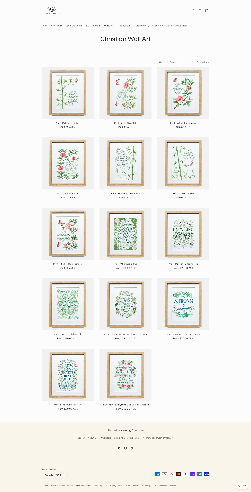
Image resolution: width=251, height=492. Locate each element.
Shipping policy (149, 486)
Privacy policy (116, 486)
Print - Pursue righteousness (125, 193)
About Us (92, 438)
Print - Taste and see (183, 193)
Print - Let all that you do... (183, 123)
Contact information (167, 486)
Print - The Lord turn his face (67, 264)
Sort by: (163, 62)
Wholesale (106, 438)
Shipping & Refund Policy (127, 438)
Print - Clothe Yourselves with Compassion (125, 334)
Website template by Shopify (79, 485)
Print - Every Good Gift (125, 123)
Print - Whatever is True (125, 264)
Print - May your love (67, 193)
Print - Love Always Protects (67, 405)
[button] (110, 26)
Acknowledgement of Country (158, 438)
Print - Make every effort (67, 123)
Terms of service (132, 486)
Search (81, 438)
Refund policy (100, 486)
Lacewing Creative (57, 485)
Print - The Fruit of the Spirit (67, 334)
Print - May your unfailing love (183, 264)
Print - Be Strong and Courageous (183, 334)
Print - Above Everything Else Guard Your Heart (125, 405)
